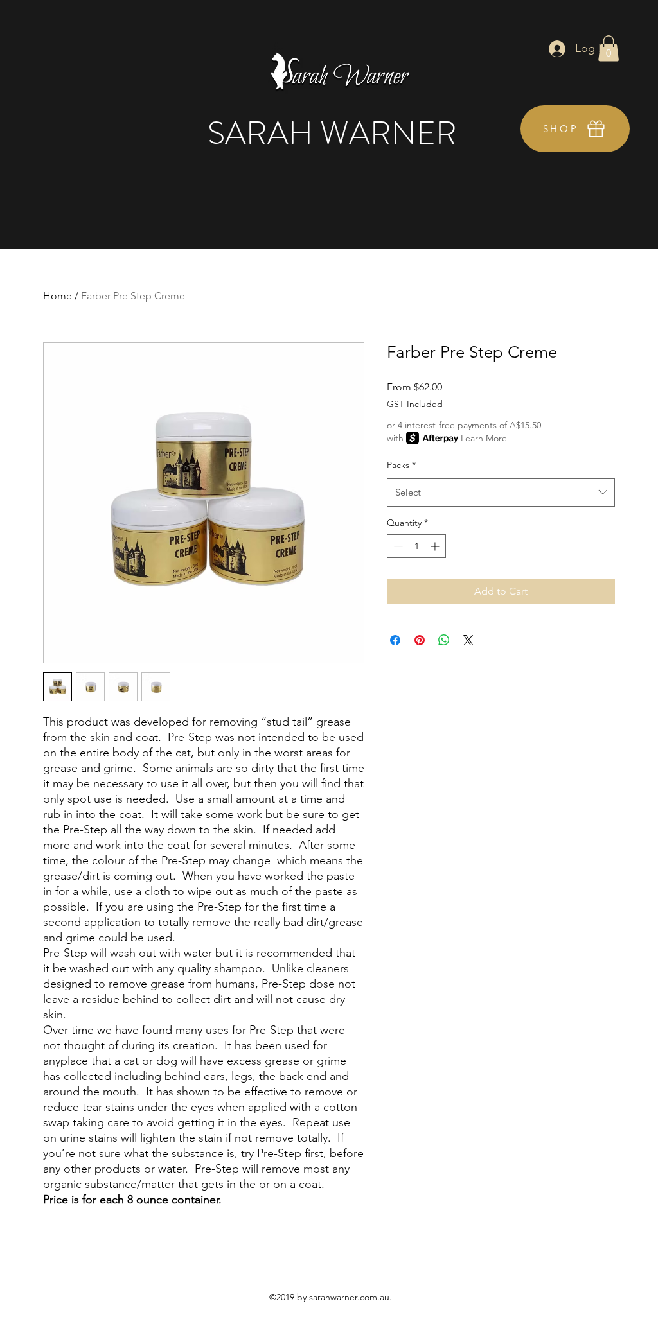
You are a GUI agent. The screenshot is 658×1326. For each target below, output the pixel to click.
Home (57, 296)
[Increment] (436, 546)
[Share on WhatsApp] (444, 640)
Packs (401, 465)
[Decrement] (397, 546)
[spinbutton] (416, 546)
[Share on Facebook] (395, 640)
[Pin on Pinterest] (419, 640)
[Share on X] (468, 640)
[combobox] (501, 492)
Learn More (484, 438)
